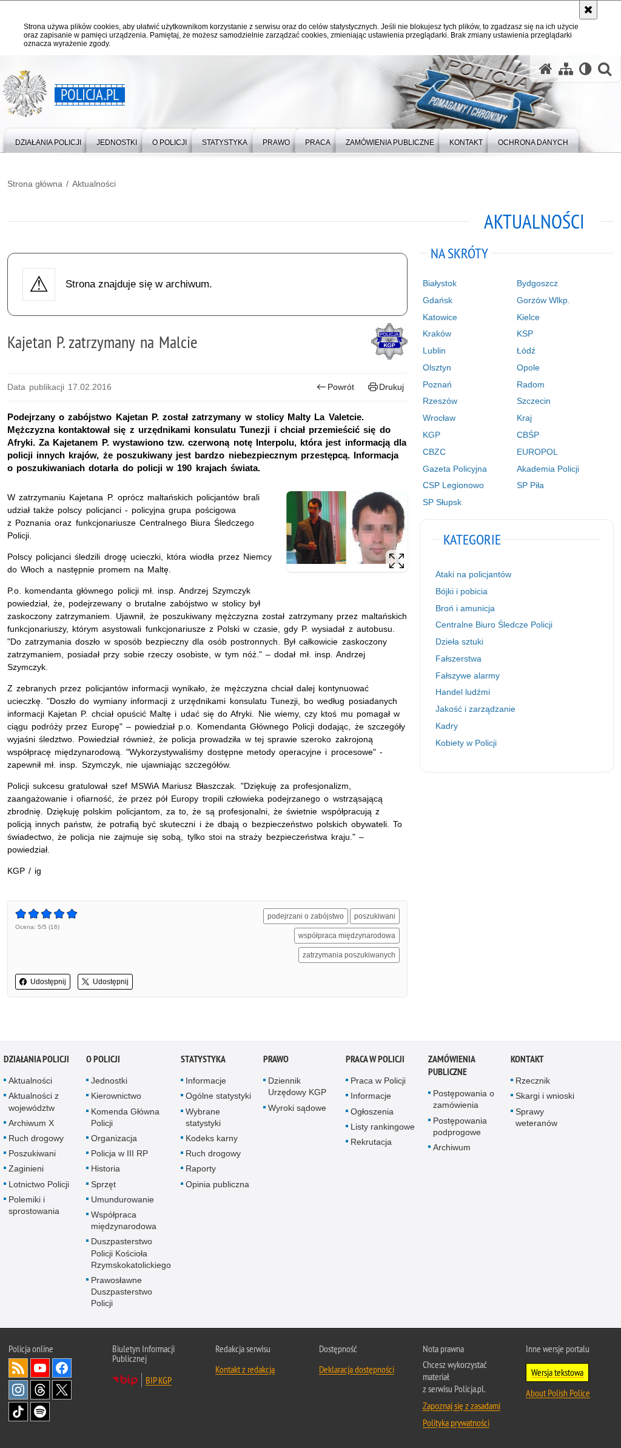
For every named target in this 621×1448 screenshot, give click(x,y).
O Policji (103, 1059)
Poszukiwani (32, 1153)
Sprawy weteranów (536, 1117)
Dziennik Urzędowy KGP (297, 1086)
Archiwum (452, 1147)
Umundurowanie (122, 1199)
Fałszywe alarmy (467, 675)
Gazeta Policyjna (455, 469)
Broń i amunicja (465, 608)
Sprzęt (103, 1184)
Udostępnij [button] (48, 981)
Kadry (446, 726)
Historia (105, 1168)
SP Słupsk (442, 502)
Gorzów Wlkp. (543, 300)
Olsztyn (437, 367)
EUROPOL (537, 452)
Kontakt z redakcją (245, 1369)
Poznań (437, 384)
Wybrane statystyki (203, 1117)
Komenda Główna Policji (125, 1117)
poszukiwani (374, 916)
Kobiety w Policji (466, 743)
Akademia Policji (548, 469)
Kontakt (527, 1059)
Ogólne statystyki (218, 1096)
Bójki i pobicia (461, 591)
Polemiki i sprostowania (33, 1205)
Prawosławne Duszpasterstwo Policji (121, 1291)
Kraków (437, 333)
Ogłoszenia (372, 1111)
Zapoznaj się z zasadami (461, 1405)
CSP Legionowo (453, 485)
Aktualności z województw (33, 1101)
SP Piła (530, 485)
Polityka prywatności (456, 1422)
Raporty (201, 1168)
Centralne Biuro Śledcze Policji (493, 624)
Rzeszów (440, 401)
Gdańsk (437, 300)
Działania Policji (36, 1059)
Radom (531, 384)
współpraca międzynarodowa (346, 935)
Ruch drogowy (36, 1138)
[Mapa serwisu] (566, 68)
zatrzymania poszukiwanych (349, 955)
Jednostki (109, 1080)
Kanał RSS (18, 1368)
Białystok (440, 283)
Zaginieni (26, 1168)
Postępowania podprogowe (460, 1126)
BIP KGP (159, 1380)
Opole (528, 367)
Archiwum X (31, 1123)
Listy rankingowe (383, 1126)
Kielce (528, 317)
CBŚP (528, 435)
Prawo (276, 1059)
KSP (525, 333)
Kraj (524, 418)
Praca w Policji (375, 1059)
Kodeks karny (212, 1138)
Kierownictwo (116, 1096)
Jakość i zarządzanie (475, 709)
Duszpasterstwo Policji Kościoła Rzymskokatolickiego (131, 1252)
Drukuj (391, 387)
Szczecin (534, 401)
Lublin (434, 350)
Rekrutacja (371, 1142)
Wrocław (439, 418)
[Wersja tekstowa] (585, 68)
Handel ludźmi (462, 692)
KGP (431, 435)
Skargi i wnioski (544, 1096)
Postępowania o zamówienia (463, 1099)
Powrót (340, 387)
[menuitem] (48, 140)
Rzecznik (532, 1080)
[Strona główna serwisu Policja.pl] (545, 68)
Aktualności (94, 184)
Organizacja (114, 1138)
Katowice (440, 317)
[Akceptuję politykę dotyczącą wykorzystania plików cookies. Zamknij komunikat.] (588, 9)
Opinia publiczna (217, 1184)
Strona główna (34, 184)
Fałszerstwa (458, 658)
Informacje (206, 1080)
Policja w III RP (119, 1153)
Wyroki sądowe (297, 1108)
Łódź (526, 350)
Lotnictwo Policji (38, 1184)
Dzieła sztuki (459, 641)
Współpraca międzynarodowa (123, 1220)
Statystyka (203, 1059)
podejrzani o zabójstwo (305, 916)
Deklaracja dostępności (356, 1369)
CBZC (434, 452)
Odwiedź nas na (40, 1368)
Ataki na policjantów (473, 574)
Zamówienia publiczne (451, 1065)
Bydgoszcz (537, 283)
